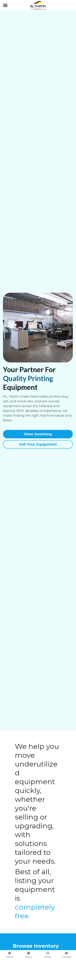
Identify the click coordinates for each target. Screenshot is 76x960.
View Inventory (38, 434)
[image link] (38, 5)
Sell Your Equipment (38, 444)
